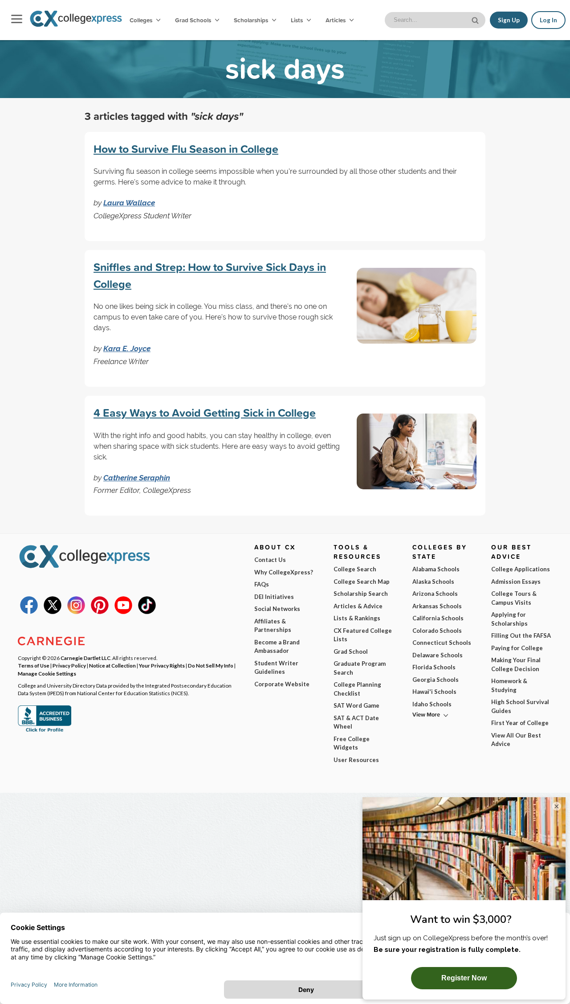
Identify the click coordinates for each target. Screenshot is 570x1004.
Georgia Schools (435, 679)
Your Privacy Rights (162, 665)
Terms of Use (33, 665)
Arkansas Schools (437, 606)
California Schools (438, 618)
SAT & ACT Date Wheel (356, 722)
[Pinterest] (100, 612)
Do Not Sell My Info (210, 665)
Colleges (141, 20)
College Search (355, 569)
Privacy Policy (69, 665)
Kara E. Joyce (127, 348)
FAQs (261, 584)
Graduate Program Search (360, 668)
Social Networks (277, 608)
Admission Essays (516, 581)
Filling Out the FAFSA (521, 635)
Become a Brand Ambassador (277, 647)
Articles (336, 20)
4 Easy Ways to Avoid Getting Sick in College (205, 413)
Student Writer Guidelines (276, 668)
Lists (297, 20)
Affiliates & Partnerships (272, 626)
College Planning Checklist (357, 689)
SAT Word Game (356, 705)
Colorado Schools (437, 630)
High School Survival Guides (520, 706)
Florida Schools (434, 667)
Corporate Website (281, 684)
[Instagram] (76, 612)
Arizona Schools (435, 593)
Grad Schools (193, 20)
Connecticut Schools (441, 642)
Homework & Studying (509, 685)
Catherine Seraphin (136, 477)
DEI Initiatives (274, 596)
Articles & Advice (358, 606)
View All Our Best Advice (516, 740)
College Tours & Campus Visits (514, 598)
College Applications (520, 569)
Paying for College (517, 648)
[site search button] (476, 19)
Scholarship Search (361, 593)
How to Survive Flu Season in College (186, 149)
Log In (548, 20)
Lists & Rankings (357, 618)
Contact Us (270, 559)
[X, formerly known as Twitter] (52, 612)
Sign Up (509, 20)
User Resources (356, 759)
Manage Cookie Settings (47, 673)
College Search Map (362, 581)
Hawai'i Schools (434, 691)
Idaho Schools (432, 704)
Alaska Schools (433, 581)
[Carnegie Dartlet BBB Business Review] (44, 731)
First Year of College (520, 722)
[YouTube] (123, 612)
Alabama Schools (436, 569)
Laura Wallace (129, 202)
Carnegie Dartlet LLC (85, 658)
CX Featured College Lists (363, 635)
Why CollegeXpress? (283, 572)
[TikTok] (147, 612)
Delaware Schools (437, 655)
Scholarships (251, 20)
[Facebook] (29, 612)
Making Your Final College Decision (516, 664)
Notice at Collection (112, 665)
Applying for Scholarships (509, 619)
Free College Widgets (352, 743)
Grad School (351, 651)
